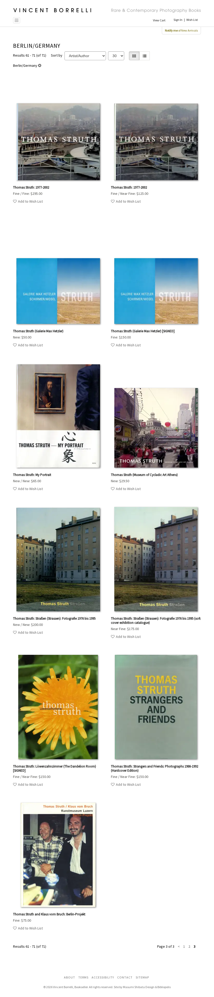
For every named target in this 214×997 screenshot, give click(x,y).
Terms (83, 977)
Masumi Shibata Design (138, 987)
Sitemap (142, 977)
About (69, 977)
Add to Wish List (30, 201)
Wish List (192, 20)
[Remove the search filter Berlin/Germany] (39, 65)
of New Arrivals (181, 30)
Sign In (178, 20)
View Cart (159, 20)
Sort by (56, 55)
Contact (125, 977)
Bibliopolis (164, 987)
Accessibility (103, 977)
